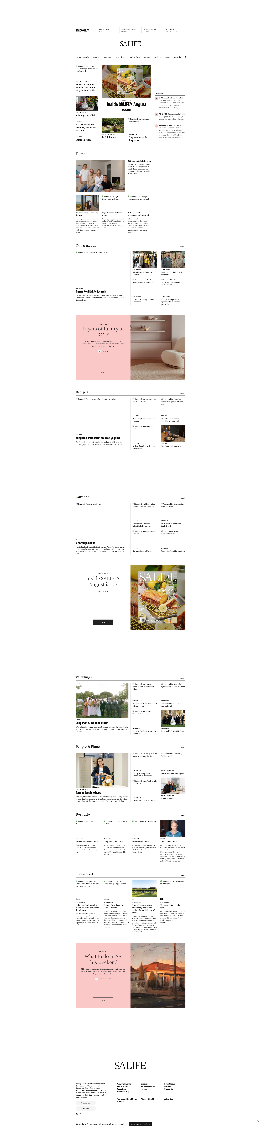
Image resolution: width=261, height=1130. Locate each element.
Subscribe (177, 57)
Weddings (157, 57)
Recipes (147, 57)
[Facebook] (77, 1114)
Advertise (168, 1099)
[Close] (258, 1121)
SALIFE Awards (83, 57)
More (182, 247)
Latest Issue (107, 57)
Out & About (120, 57)
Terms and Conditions (127, 1099)
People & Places (134, 57)
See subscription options (140, 1124)
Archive (120, 1101)
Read (103, 372)
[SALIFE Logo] (130, 44)
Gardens (96, 57)
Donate (85, 1108)
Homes (167, 57)
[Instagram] (80, 1114)
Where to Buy (123, 1091)
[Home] (87, 30)
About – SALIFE (147, 1099)
